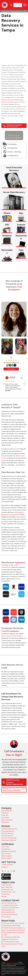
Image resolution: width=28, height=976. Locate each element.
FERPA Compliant (6, 858)
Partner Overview (6, 885)
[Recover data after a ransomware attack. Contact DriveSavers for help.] (21, 243)
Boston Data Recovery (8, 912)
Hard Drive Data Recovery (9, 829)
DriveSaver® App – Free (8, 892)
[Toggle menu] (24, 5)
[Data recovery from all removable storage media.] (6, 258)
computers (10, 100)
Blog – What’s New (6, 887)
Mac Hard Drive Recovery (9, 838)
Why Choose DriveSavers (14, 266)
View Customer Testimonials (14, 296)
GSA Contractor (6, 853)
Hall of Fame (5, 817)
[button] (2, 590)
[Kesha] (21, 346)
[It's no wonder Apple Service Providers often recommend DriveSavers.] (21, 218)
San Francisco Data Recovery (10, 907)
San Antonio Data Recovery (9, 914)
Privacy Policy (5, 894)
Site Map (4, 896)
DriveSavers (21, 111)
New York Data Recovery (8, 903)
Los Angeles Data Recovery (9, 905)
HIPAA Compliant (6, 856)
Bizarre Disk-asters (7, 820)
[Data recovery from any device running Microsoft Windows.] (6, 240)
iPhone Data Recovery (7, 831)
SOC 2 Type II (5, 847)
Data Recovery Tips (7, 889)
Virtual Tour (4, 815)
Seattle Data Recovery (8, 910)
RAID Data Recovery (7, 833)
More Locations (6, 917)
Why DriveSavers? (6, 811)
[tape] (21, 255)
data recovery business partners (11, 636)
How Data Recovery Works (11, 941)
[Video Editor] (14, 319)
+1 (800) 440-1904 (7, 865)
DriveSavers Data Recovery (11, 962)
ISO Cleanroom (5, 849)
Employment (5, 822)
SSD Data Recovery (7, 835)
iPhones (3, 100)
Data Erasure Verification (8, 840)
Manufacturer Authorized (8, 851)
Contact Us (4, 867)
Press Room (4, 813)
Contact (17, 5)
